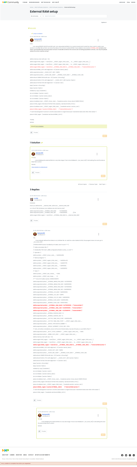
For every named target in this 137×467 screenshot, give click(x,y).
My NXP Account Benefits (42, 455)
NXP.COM (54, 2)
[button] (98, 40)
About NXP (5, 455)
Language (122, 2)
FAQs (128, 2)
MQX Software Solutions (41, 7)
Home (31, 7)
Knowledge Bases (34, 2)
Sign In (133, 2)
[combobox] (74, 16)
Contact (31, 455)
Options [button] (103, 22)
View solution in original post (39, 167)
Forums (25, 2)
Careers (12, 455)
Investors (19, 455)
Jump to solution (37, 33)
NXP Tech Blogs (45, 2)
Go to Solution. (39, 126)
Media (25, 455)
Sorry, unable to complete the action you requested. (16, 463)
